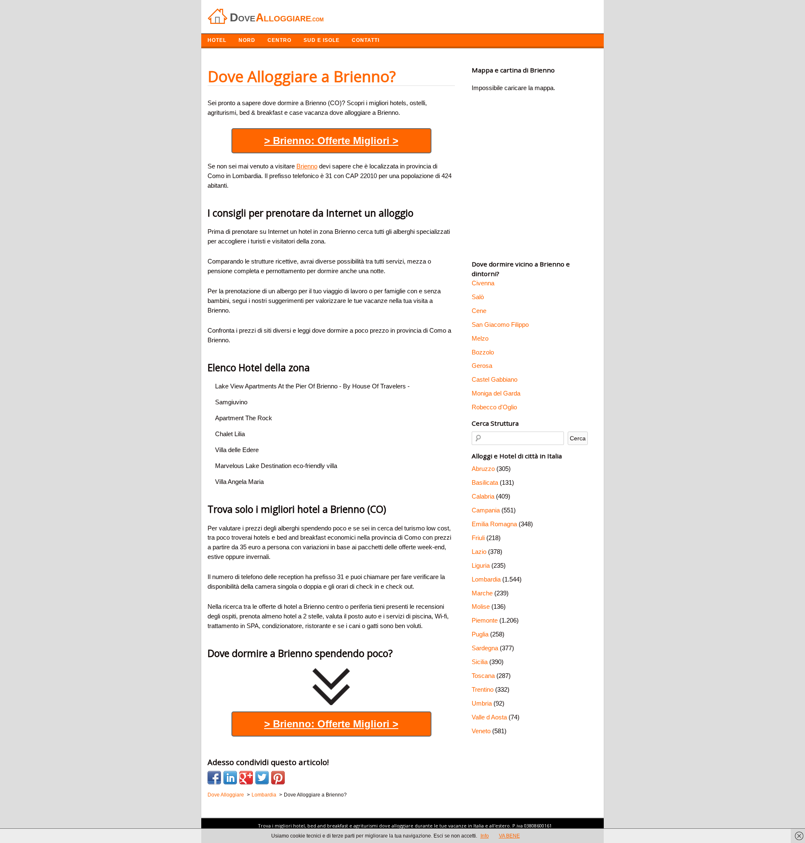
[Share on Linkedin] (230, 777)
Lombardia (486, 579)
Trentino (482, 689)
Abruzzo (483, 468)
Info (484, 836)
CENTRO (279, 40)
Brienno (306, 166)
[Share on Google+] (246, 777)
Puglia (480, 634)
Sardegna (485, 648)
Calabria (483, 496)
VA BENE (509, 836)
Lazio (479, 551)
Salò (478, 296)
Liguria (481, 565)
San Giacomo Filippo (500, 324)
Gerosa (482, 365)
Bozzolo (483, 352)
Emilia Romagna (494, 524)
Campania (486, 510)
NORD (247, 40)
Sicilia (480, 661)
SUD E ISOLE (322, 40)
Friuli (478, 537)
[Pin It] (278, 777)
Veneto (481, 730)
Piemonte (485, 620)
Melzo (480, 338)
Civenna (483, 283)
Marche (482, 593)
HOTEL (217, 40)
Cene (479, 310)
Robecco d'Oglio (494, 407)
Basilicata (485, 482)
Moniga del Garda (496, 393)
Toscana (483, 675)
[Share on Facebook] (214, 777)
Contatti (365, 40)
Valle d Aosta (489, 717)
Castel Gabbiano (494, 379)
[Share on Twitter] (262, 777)
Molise (481, 606)
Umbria (482, 703)
